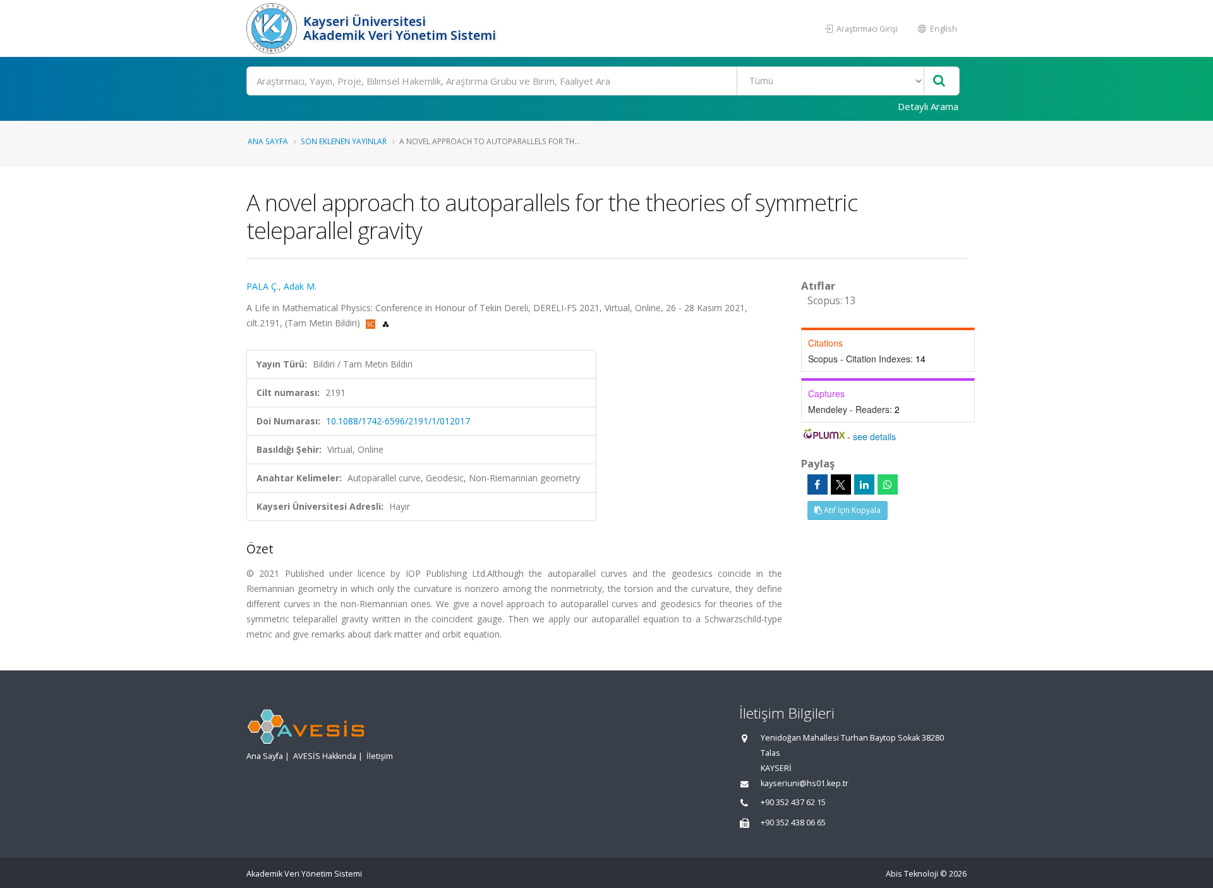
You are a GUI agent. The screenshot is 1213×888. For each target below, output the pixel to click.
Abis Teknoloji (912, 873)
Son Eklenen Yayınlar (344, 141)
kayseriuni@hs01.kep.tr (804, 783)
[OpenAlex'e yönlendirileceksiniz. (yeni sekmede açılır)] (385, 323)
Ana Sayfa (268, 141)
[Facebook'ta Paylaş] (817, 484)
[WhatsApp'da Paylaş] (888, 484)
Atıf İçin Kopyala (851, 510)
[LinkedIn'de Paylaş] (864, 484)
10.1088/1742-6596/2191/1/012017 (398, 421)
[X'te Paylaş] (841, 484)
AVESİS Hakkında (324, 756)
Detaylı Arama (928, 106)
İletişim (379, 756)
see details (874, 436)
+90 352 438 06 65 (793, 822)
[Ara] (939, 81)
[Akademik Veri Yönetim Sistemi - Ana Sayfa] (273, 28)
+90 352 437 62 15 (793, 802)
